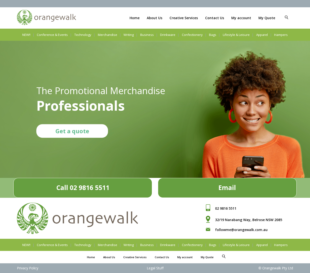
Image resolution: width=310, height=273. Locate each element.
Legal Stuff (155, 268)
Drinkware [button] (167, 35)
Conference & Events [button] (52, 35)
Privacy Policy (27, 268)
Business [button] (147, 35)
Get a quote (72, 131)
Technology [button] (82, 35)
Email (227, 187)
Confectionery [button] (192, 35)
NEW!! (26, 35)
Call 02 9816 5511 (82, 187)
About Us (154, 18)
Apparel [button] (262, 35)
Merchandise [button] (107, 35)
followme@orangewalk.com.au (241, 229)
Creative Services (184, 18)
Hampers (281, 35)
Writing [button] (129, 35)
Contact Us (214, 18)
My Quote (266, 18)
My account (241, 18)
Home (135, 18)
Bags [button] (212, 35)
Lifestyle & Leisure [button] (236, 35)
